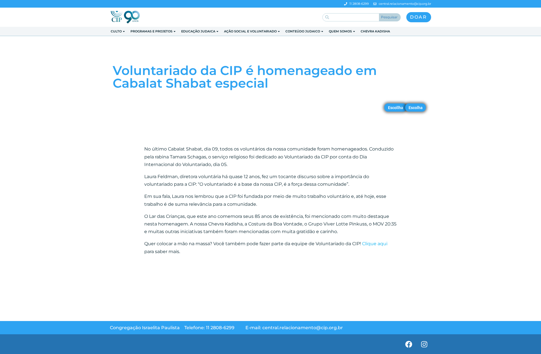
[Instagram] (424, 344)
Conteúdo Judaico (302, 31)
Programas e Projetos (151, 31)
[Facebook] (409, 344)
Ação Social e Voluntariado (250, 31)
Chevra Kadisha (375, 31)
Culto (116, 31)
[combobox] (350, 17)
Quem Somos (340, 31)
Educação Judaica (198, 31)
